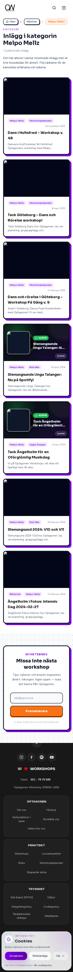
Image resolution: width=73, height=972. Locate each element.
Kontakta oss (51, 819)
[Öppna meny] (64, 7)
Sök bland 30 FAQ (22, 897)
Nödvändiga (40, 956)
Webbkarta (51, 916)
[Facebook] (31, 757)
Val (58, 956)
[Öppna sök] (54, 7)
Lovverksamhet (51, 854)
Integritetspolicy (22, 907)
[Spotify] (41, 757)
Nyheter (32, 21)
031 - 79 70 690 (40, 779)
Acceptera (16, 956)
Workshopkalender (51, 863)
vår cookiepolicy (43, 965)
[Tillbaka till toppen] (36, 743)
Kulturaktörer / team (22, 819)
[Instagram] (21, 757)
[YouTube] (51, 757)
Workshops (22, 854)
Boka (21, 863)
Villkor (51, 897)
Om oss (21, 810)
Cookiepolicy (51, 907)
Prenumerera (36, 711)
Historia (51, 810)
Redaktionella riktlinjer (21, 916)
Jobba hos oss (36, 828)
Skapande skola (37, 872)
